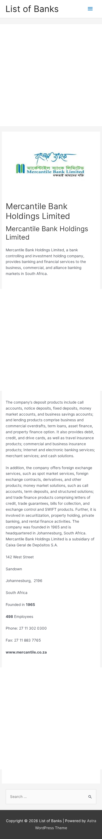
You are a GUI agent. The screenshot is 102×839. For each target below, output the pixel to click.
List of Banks (32, 9)
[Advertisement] (51, 75)
